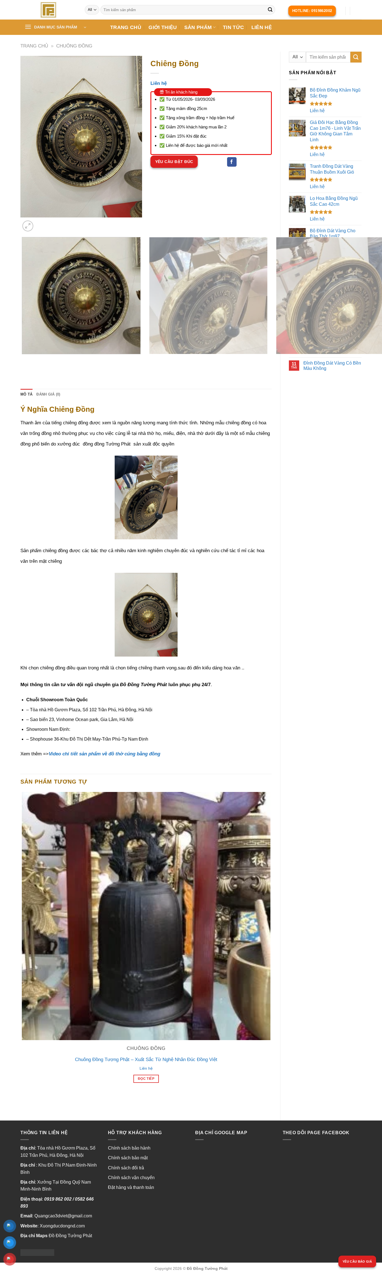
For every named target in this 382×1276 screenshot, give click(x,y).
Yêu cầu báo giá (357, 1261)
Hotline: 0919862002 (312, 11)
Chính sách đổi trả (126, 1167)
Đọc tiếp (146, 1078)
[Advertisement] (325, 466)
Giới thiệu (162, 27)
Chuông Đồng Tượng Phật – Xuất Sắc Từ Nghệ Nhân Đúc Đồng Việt (146, 1059)
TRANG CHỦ (125, 27)
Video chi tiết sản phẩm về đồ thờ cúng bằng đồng (104, 753)
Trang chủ (34, 46)
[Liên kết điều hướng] (48, 10)
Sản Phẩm (198, 27)
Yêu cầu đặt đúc (174, 161)
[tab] (26, 394)
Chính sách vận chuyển (131, 1177)
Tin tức (233, 27)
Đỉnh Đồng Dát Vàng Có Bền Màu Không (332, 366)
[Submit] (270, 10)
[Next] (41, 222)
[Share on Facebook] (232, 162)
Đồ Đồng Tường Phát (70, 1235)
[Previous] (23, 359)
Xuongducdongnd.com (62, 1226)
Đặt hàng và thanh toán (131, 1187)
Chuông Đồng (74, 46)
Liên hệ (261, 27)
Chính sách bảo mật (128, 1157)
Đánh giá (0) (48, 394)
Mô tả (26, 394)
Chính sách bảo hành (129, 1148)
